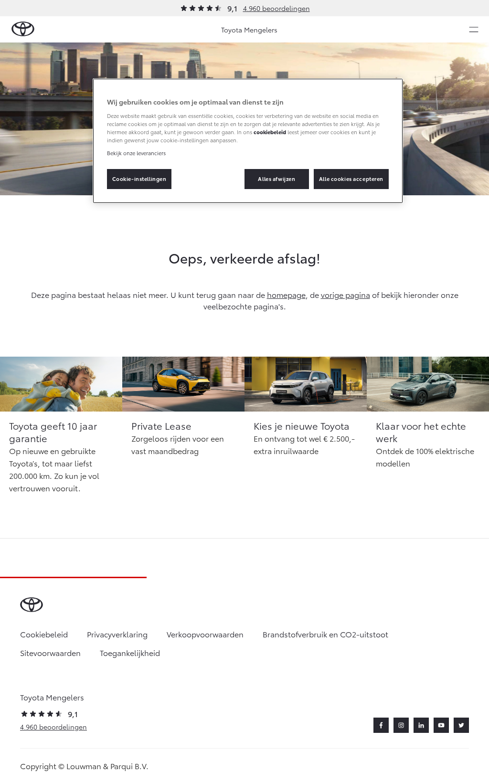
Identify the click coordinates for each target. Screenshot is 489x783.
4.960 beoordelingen (276, 8)
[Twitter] (461, 725)
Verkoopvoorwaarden (205, 633)
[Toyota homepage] (22, 29)
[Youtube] (441, 725)
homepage (286, 294)
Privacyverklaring (117, 633)
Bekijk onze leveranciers (136, 153)
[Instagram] (401, 725)
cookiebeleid (270, 132)
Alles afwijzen (276, 178)
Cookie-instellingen (139, 178)
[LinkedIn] (421, 725)
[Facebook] (381, 725)
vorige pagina (345, 294)
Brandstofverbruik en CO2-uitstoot (325, 633)
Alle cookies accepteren (351, 178)
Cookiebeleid (44, 633)
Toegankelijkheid (130, 652)
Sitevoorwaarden (50, 652)
